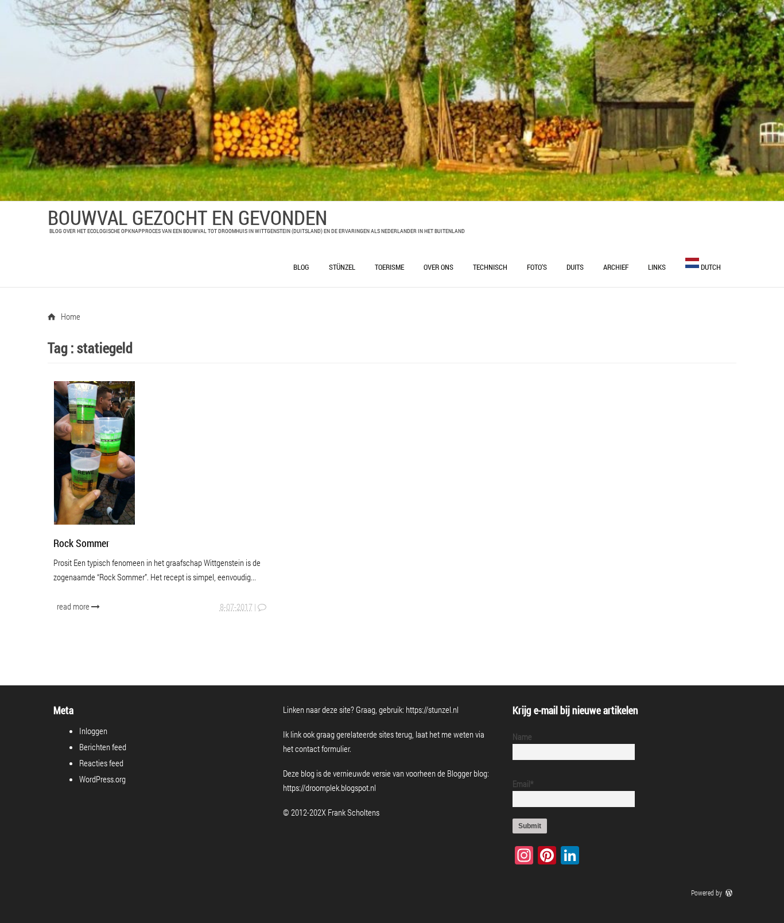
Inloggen (93, 730)
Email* (523, 783)
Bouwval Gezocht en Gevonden (187, 217)
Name (522, 736)
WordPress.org (102, 779)
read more (74, 606)
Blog (301, 267)
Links (657, 267)
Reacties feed (101, 763)
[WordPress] (730, 892)
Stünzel (342, 267)
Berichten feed (102, 747)
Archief (615, 267)
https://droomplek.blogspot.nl (329, 787)
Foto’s (537, 267)
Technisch (490, 267)
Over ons (438, 267)
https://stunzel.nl (432, 709)
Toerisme (389, 267)
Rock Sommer (81, 543)
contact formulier (322, 748)
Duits (575, 267)
